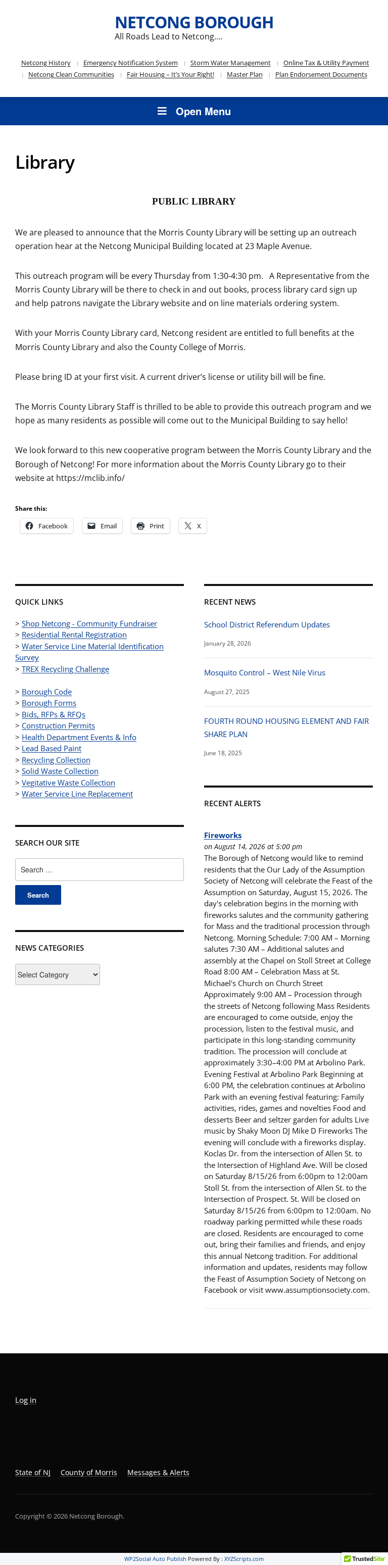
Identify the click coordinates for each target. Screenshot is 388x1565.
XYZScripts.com (244, 1558)
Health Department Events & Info (79, 737)
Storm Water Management (230, 62)
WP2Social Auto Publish (155, 1558)
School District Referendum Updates (267, 624)
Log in (25, 1400)
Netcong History (46, 62)
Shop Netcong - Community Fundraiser (89, 623)
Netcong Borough (194, 22)
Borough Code (47, 692)
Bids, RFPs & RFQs (53, 714)
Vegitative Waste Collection (68, 782)
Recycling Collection (56, 760)
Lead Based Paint (51, 748)
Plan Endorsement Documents (321, 74)
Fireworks (222, 835)
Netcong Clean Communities (71, 74)
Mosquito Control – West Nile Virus (264, 672)
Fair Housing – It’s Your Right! (170, 74)
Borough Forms (49, 703)
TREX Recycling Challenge (65, 669)
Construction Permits (58, 725)
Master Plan (245, 74)
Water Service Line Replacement (77, 794)
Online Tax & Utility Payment (326, 62)
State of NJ (33, 1472)
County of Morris (89, 1472)
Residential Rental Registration (74, 634)
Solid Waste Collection (60, 771)
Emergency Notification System (130, 62)
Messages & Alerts (158, 1472)
